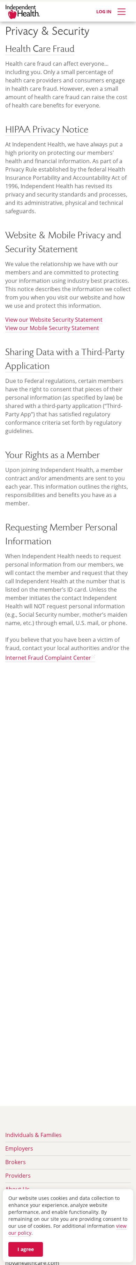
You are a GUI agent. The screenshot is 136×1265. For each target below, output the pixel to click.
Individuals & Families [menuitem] (33, 1135)
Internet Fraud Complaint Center (48, 658)
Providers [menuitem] (18, 1175)
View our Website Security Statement (54, 319)
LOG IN (104, 11)
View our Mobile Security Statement (52, 328)
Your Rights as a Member (52, 456)
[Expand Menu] (122, 12)
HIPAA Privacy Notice (46, 130)
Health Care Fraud (39, 50)
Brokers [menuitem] (15, 1162)
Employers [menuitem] (19, 1148)
